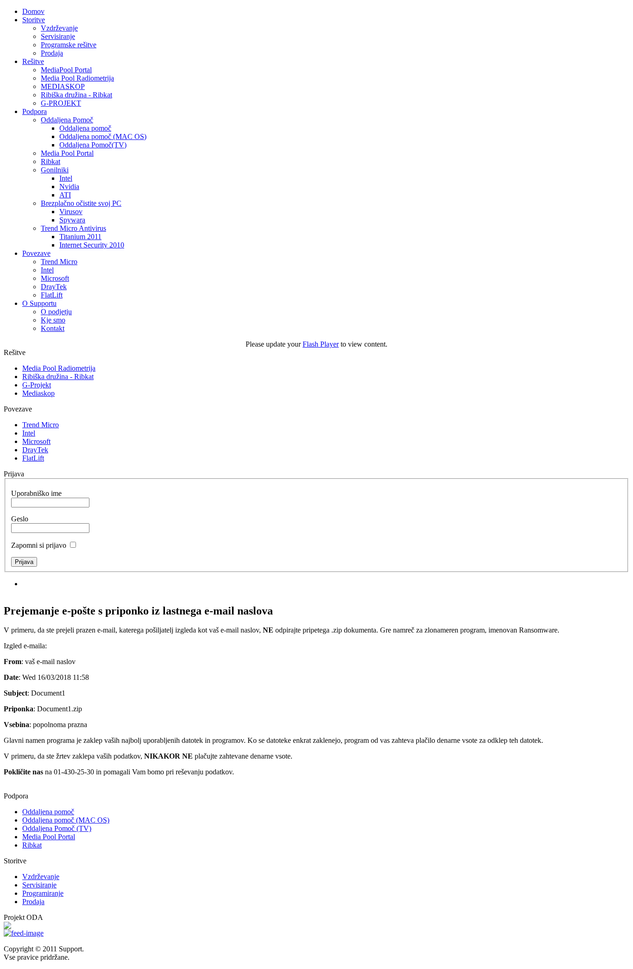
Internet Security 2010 (91, 245)
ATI (65, 195)
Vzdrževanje (59, 28)
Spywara (72, 220)
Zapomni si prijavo (38, 545)
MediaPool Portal (66, 70)
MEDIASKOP (63, 86)
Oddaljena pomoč (85, 128)
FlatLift (52, 295)
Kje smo (53, 320)
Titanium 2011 (80, 237)
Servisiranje (58, 36)
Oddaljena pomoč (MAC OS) (102, 136)
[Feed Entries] (24, 933)
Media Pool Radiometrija (77, 78)
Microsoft (55, 278)
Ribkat (50, 161)
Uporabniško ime (36, 493)
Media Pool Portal (67, 153)
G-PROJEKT (61, 103)
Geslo (19, 519)
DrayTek (54, 287)
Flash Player (321, 344)
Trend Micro (59, 262)
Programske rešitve (68, 45)
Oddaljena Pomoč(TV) (93, 145)
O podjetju (56, 312)
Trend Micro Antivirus (73, 228)
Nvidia (69, 186)
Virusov (70, 211)
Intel (65, 178)
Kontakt (52, 328)
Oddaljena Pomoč (67, 120)
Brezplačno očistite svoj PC (81, 203)
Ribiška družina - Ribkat (76, 95)
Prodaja (52, 53)
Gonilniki (55, 170)
